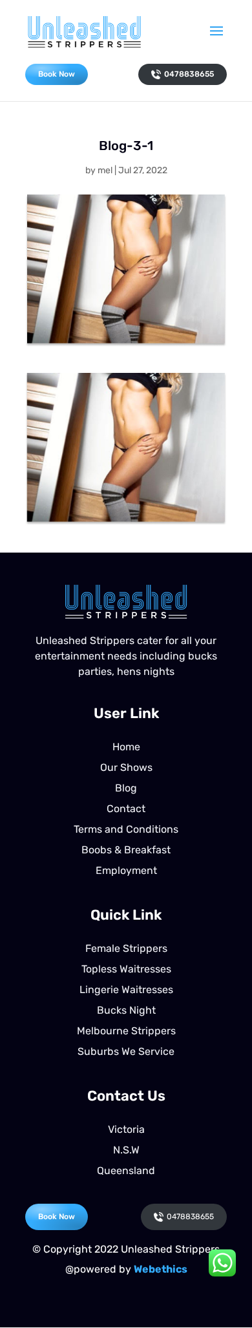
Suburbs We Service (126, 1051)
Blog (126, 788)
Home (126, 747)
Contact (126, 808)
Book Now (56, 74)
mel (105, 170)
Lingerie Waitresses (126, 989)
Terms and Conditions (126, 829)
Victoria (126, 1129)
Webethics (160, 1269)
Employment (126, 870)
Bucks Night (126, 1010)
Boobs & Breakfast (126, 850)
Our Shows (126, 767)
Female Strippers (126, 948)
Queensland (126, 1170)
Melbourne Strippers (126, 1031)
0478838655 (189, 74)
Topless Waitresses (126, 969)
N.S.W (126, 1150)
